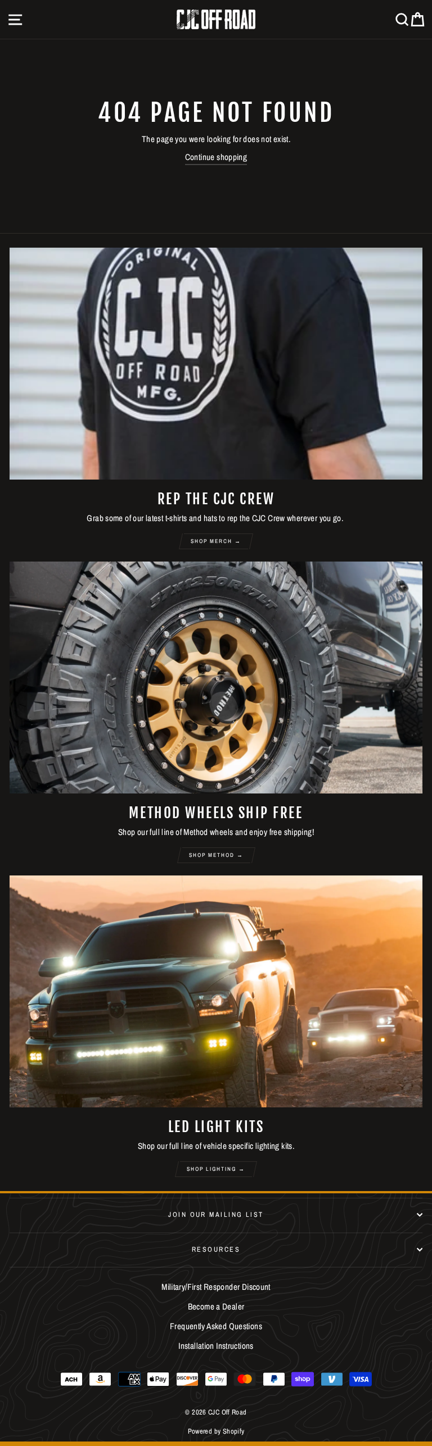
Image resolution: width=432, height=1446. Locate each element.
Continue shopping (216, 157)
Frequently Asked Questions (216, 1326)
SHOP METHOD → (216, 855)
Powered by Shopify (216, 1431)
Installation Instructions (216, 1346)
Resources (216, 1249)
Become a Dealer (216, 1306)
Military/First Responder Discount (216, 1287)
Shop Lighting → (216, 1169)
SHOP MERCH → (216, 541)
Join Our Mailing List (215, 1214)
